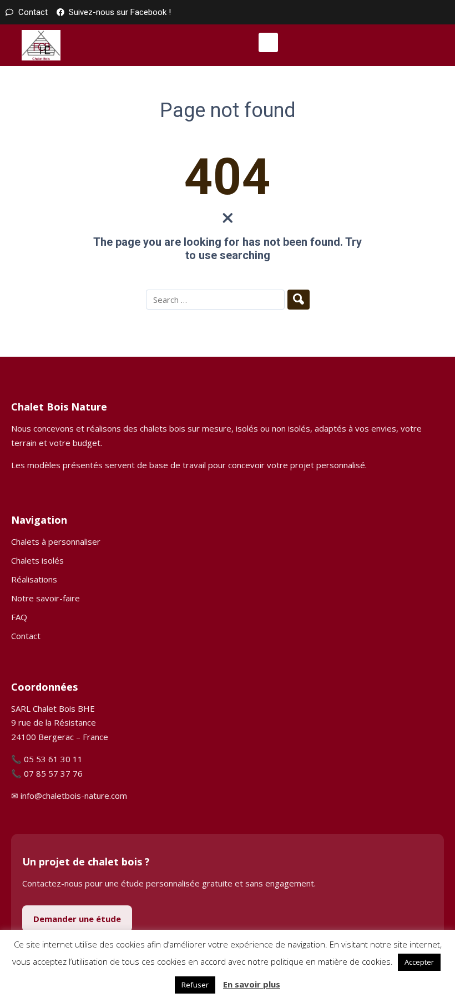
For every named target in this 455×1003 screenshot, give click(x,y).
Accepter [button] (419, 962)
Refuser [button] (195, 985)
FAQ (19, 616)
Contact (26, 635)
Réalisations (34, 579)
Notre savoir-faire (45, 598)
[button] (268, 42)
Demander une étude (77, 918)
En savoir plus (251, 984)
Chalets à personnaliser (55, 541)
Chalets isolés (37, 560)
